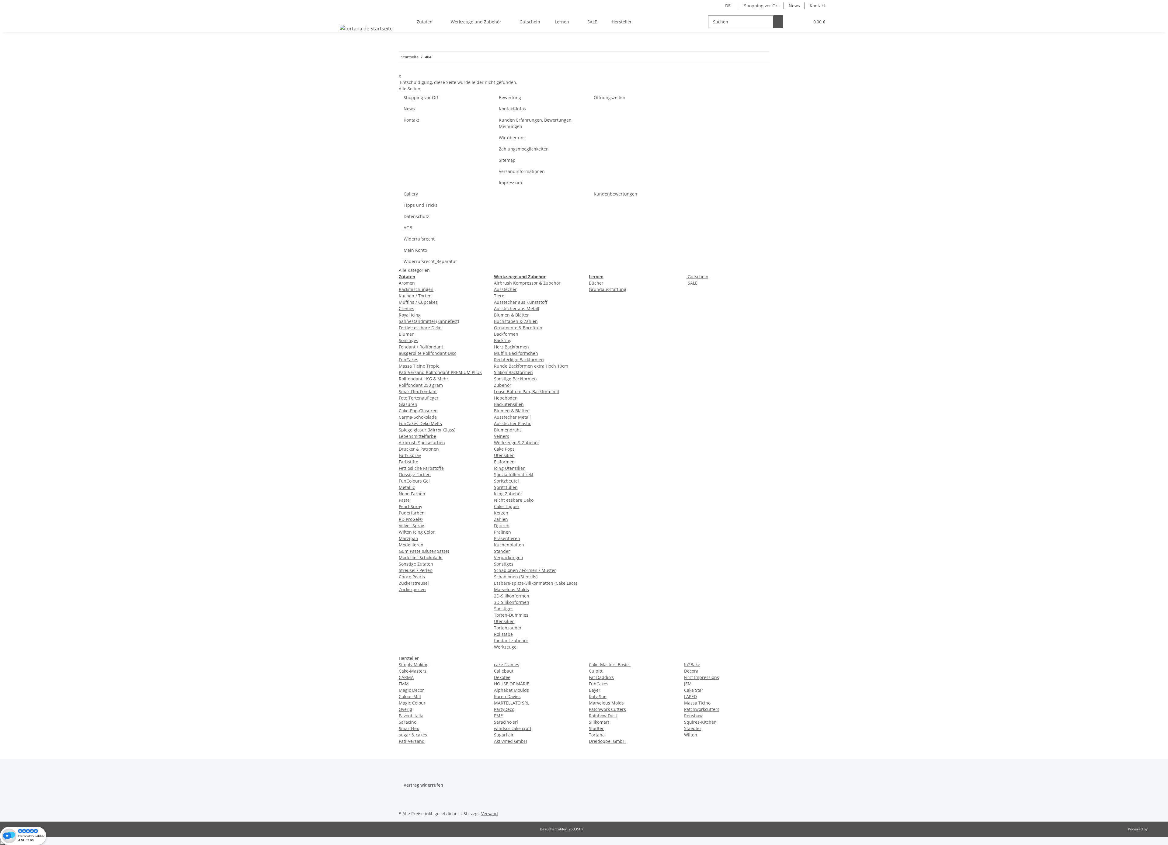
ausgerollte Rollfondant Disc (427, 353)
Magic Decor (411, 690)
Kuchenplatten (509, 545)
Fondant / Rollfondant (421, 347)
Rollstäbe (503, 634)
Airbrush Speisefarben (422, 442)
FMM (404, 684)
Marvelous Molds (511, 589)
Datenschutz (416, 216)
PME (498, 716)
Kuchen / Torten (415, 296)
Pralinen (502, 532)
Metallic (407, 487)
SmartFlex (409, 728)
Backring (503, 340)
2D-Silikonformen (511, 596)
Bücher (596, 283)
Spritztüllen (506, 487)
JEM (688, 684)
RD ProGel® (411, 519)
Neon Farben (412, 494)
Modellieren (411, 545)
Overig (405, 709)
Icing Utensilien (510, 468)
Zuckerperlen (412, 589)
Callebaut (503, 671)
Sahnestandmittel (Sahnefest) (429, 321)
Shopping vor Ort (761, 6)
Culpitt (596, 671)
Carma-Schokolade (418, 417)
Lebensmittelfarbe (417, 436)
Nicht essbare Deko (514, 500)
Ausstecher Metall (512, 417)
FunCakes (408, 359)
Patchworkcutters (701, 709)
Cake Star (693, 690)
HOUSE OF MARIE (511, 684)
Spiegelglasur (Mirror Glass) (427, 430)
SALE (692, 283)
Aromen (407, 283)
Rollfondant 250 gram (421, 385)
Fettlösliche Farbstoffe (421, 468)
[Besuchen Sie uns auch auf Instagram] (403, 802)
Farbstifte (408, 462)
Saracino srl (506, 722)
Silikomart (599, 722)
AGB (408, 227)
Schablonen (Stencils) (515, 577)
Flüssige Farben (415, 474)
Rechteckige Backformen (519, 359)
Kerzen (501, 513)
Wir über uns (512, 137)
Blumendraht (507, 430)
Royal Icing (410, 315)
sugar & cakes (413, 735)
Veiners (501, 436)
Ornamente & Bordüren (518, 328)
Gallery (411, 194)
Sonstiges (408, 340)
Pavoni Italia (411, 716)
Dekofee (502, 677)
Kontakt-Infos (512, 109)
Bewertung (510, 97)
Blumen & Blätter (511, 315)
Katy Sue (598, 696)
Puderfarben (412, 513)
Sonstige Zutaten (416, 564)
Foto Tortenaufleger (419, 398)
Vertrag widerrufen (423, 785)
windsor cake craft (512, 728)
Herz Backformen (511, 347)
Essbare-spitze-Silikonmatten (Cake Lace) (535, 583)
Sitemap (507, 160)
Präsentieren (507, 538)
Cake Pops (504, 449)
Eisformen (504, 462)
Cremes (406, 308)
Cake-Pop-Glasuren (418, 411)
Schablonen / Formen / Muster (525, 570)
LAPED (690, 696)
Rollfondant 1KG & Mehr (423, 379)
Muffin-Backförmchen (516, 353)
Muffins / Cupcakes (418, 302)
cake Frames (506, 664)
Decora (691, 671)
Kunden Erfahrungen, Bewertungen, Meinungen (535, 123)
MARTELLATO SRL (511, 703)
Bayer (594, 690)
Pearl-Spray (410, 506)
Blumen (407, 334)
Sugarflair (504, 735)
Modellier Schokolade (421, 557)
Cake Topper (507, 506)
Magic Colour (412, 703)
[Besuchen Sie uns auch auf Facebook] (403, 795)
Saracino (407, 722)
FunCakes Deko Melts (420, 423)
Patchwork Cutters (607, 709)
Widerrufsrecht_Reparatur (430, 261)
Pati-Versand (412, 741)
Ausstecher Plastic (512, 423)
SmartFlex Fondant (418, 391)
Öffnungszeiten (609, 97)
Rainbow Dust (603, 716)
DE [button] (728, 6)
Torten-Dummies (511, 615)
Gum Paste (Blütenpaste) (424, 551)
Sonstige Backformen (515, 379)
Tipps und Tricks (420, 205)
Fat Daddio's (601, 677)
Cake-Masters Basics (610, 664)
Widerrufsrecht (419, 239)
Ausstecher (505, 289)
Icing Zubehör (508, 494)
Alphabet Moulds (511, 690)
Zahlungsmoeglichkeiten (524, 149)
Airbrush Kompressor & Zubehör (527, 283)
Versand (489, 813)
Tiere (499, 296)
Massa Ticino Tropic (419, 366)
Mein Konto (415, 250)
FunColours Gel (414, 481)
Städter (596, 728)
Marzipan (408, 538)
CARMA (406, 677)
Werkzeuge (505, 647)
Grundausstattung (607, 289)
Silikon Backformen (513, 372)
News (794, 6)
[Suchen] (778, 21)
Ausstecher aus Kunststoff (521, 302)
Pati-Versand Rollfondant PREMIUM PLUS (440, 372)
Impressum (510, 182)
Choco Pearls (412, 577)
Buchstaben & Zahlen (516, 321)
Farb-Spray (410, 455)
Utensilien (504, 455)
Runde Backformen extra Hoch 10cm (531, 366)
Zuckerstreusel (414, 583)
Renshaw (693, 716)
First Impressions (701, 677)
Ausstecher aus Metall (516, 308)
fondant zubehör (511, 640)
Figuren (501, 525)
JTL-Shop (1156, 829)
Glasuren (408, 404)
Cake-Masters (412, 671)
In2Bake (692, 664)
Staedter (692, 728)
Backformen (506, 334)
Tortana (597, 735)
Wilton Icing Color (417, 532)
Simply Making (414, 664)
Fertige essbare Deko (420, 328)
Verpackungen (508, 557)
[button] (793, 21)
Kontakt (817, 6)
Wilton (690, 735)
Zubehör (502, 385)
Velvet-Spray (411, 525)
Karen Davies (507, 696)
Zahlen (501, 519)
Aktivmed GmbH (510, 741)
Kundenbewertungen (615, 194)
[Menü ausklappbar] (345, 16)
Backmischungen (416, 289)
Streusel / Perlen (416, 570)
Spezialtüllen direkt (514, 474)
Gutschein (697, 276)
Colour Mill (410, 696)
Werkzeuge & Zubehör (516, 442)
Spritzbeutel (506, 481)
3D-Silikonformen (511, 602)
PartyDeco (504, 709)
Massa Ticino (697, 703)
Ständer (502, 551)
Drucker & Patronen (419, 449)
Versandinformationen (522, 171)
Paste (404, 500)
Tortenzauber (508, 628)
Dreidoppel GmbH (607, 741)
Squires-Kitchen (700, 722)
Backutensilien (509, 404)
